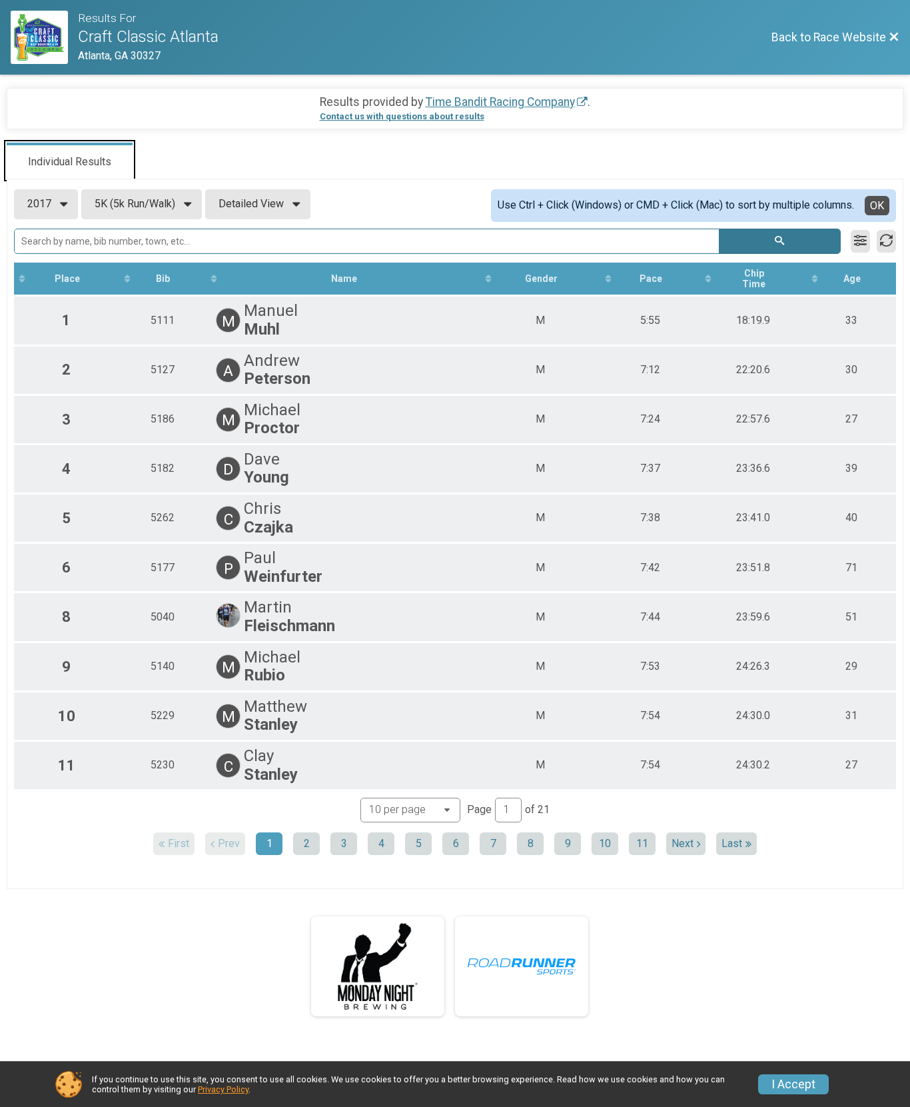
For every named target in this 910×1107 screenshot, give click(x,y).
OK (877, 205)
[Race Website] (44, 37)
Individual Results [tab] (69, 161)
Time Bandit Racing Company (500, 102)
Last (731, 843)
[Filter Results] (860, 241)
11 (642, 843)
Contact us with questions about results (402, 116)
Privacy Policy (223, 1089)
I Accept (793, 1084)
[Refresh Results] (886, 241)
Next (682, 843)
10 (605, 843)
